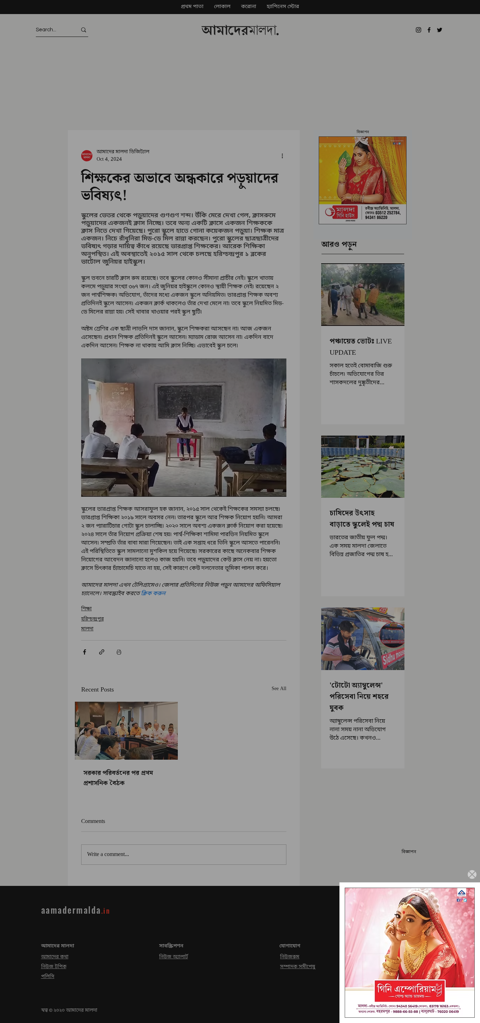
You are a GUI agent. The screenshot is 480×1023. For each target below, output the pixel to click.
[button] (472, 874)
